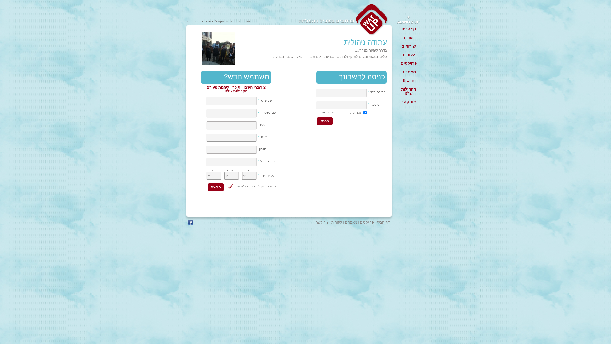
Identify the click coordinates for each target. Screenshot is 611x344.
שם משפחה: (267, 112)
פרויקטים (367, 222)
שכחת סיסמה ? (326, 112)
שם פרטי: (265, 100)
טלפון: (262, 149)
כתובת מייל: (376, 92)
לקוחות (336, 222)
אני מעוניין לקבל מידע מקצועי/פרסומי (255, 186)
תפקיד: (263, 125)
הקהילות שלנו (214, 21)
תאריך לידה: (266, 175)
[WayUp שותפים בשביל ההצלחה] (371, 20)
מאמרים (351, 222)
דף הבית (193, 21)
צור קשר (322, 222)
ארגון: (262, 137)
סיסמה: (373, 104)
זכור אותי (355, 112)
